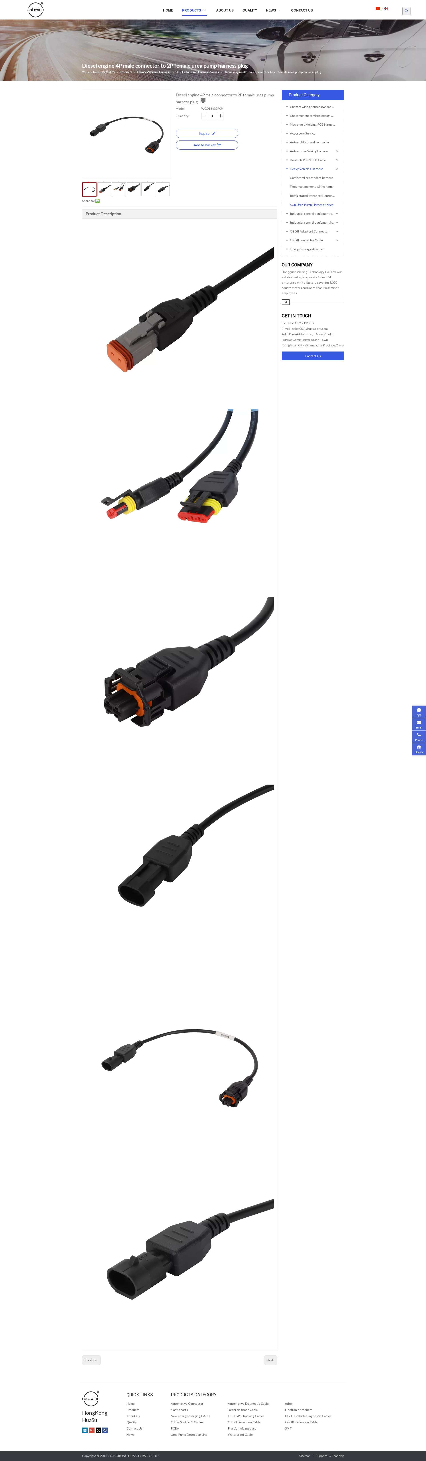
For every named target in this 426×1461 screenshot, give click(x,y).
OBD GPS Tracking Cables (246, 1416)
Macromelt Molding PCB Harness (313, 124)
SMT (288, 1428)
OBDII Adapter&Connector (309, 231)
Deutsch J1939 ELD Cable (308, 160)
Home (130, 1403)
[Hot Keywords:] (406, 11)
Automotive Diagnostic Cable (248, 1403)
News (130, 1434)
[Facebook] (105, 1430)
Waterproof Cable (240, 1434)
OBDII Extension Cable (301, 1422)
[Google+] (92, 1430)
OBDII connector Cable (306, 240)
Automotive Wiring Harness (309, 151)
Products (132, 1410)
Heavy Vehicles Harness (306, 169)
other (289, 1403)
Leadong (338, 1456)
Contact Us (313, 356)
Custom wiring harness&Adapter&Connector (314, 107)
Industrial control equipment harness (314, 222)
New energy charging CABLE (191, 1416)
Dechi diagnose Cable (243, 1410)
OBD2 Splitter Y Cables (187, 1422)
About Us (133, 1416)
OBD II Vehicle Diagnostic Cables (308, 1416)
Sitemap (305, 1456)
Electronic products (298, 1410)
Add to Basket (205, 145)
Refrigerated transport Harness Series (314, 195)
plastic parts (179, 1410)
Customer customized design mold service (314, 115)
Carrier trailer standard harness (311, 178)
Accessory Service (303, 133)
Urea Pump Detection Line (189, 1434)
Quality (131, 1422)
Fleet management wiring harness (313, 186)
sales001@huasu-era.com (310, 328)
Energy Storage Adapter (307, 249)
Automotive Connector (187, 1403)
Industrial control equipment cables (314, 213)
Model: (180, 108)
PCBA (175, 1428)
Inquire (204, 133)
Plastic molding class (242, 1428)
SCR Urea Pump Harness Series (311, 205)
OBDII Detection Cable (244, 1422)
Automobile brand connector (310, 142)
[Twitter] (98, 1430)
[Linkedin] (85, 1430)
